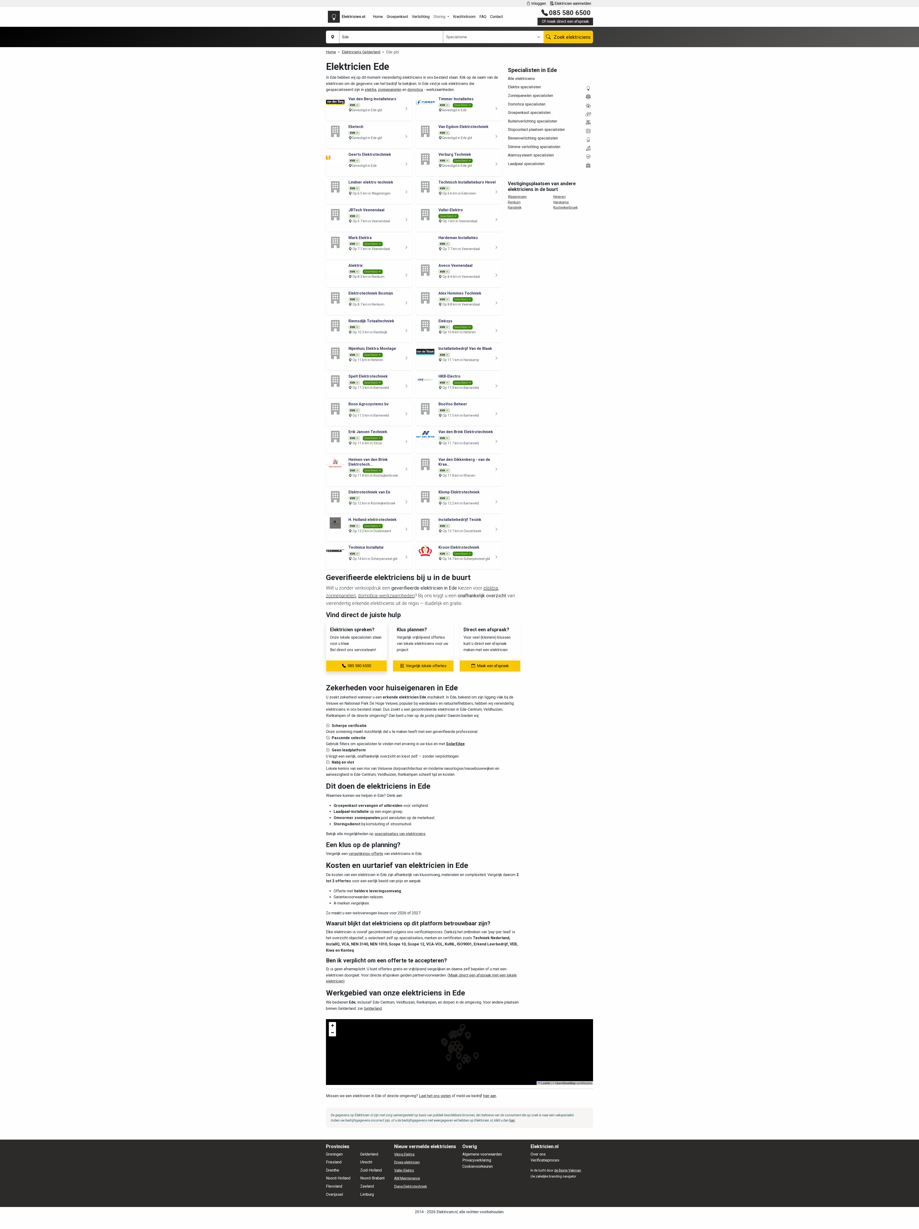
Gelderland (373, 1008)
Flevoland (334, 1186)
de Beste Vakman (567, 1170)
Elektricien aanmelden (572, 3)
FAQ (482, 16)
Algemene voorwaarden (482, 1154)
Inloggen (538, 3)
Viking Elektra (404, 1154)
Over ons (538, 1154)
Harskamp (561, 202)
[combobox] (490, 37)
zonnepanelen (389, 89)
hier (512, 1120)
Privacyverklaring (476, 1160)
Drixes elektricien (407, 1162)
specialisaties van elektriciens (400, 834)
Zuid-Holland (371, 1170)
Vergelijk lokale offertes (426, 666)
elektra (370, 89)
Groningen (334, 1154)
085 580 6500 (570, 13)
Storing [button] (439, 16)
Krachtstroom (464, 16)
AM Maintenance (407, 1178)
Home (378, 16)
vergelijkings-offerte (366, 853)
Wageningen (517, 197)
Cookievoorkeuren (477, 1166)
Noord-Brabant (372, 1178)
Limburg (367, 1194)
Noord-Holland (338, 1178)
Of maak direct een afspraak (565, 21)
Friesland (334, 1162)
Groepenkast (397, 16)
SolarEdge (455, 744)
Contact (496, 16)
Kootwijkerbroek (565, 207)
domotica (415, 89)
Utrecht (366, 1162)
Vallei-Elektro (404, 1170)
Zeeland (367, 1186)
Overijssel (334, 1194)
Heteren (559, 197)
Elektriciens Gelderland (361, 52)
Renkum (514, 202)
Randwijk (514, 207)
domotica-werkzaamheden (386, 595)
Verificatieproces (545, 1160)
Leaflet (545, 1083)
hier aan (489, 1096)
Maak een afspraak (493, 666)
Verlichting (421, 16)
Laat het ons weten (435, 1096)
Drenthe (332, 1170)
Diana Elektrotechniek (410, 1186)
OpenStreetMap (565, 1083)
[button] (458, 1051)
